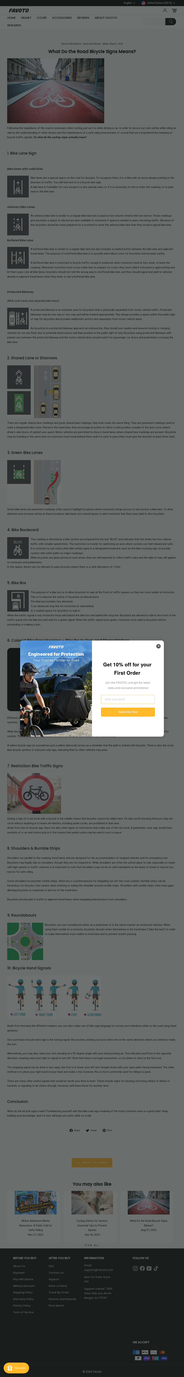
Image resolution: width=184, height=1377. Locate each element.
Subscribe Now (128, 712)
